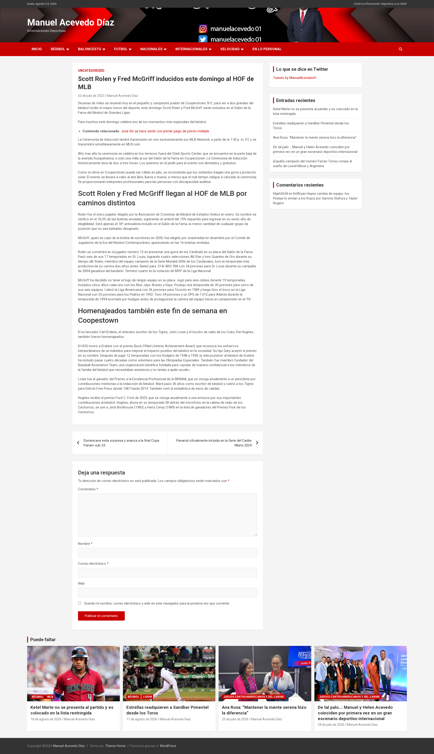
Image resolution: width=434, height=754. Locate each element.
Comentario (88, 489)
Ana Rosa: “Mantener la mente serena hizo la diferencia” (314, 137)
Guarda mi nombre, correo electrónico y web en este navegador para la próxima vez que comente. (157, 603)
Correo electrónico (93, 564)
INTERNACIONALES (191, 49)
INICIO (37, 49)
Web (81, 583)
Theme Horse (115, 746)
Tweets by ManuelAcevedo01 (295, 78)
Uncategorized (91, 70)
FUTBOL (120, 49)
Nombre (85, 544)
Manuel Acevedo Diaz (122, 95)
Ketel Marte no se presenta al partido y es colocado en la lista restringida (72, 710)
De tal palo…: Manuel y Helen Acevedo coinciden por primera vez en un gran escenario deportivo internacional (355, 713)
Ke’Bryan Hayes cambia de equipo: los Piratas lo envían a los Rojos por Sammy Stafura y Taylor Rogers (315, 198)
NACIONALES (151, 49)
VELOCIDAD (230, 49)
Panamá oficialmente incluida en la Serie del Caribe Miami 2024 (214, 443)
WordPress (168, 746)
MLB (50, 696)
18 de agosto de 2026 (46, 719)
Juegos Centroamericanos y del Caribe (253, 696)
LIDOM (147, 696)
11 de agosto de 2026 (141, 719)
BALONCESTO (89, 49)
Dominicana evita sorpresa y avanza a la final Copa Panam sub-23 (121, 443)
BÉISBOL (58, 49)
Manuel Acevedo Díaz (70, 22)
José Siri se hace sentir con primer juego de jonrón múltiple (165, 131)
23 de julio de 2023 (91, 95)
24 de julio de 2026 (331, 724)
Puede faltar (43, 639)
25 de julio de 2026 (235, 719)
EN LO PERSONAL (267, 49)
